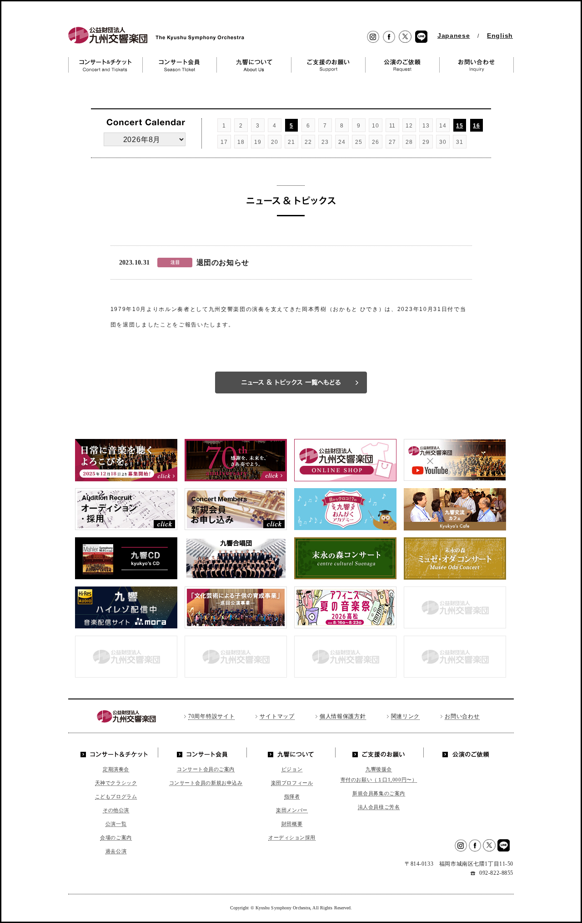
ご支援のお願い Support (328, 64)
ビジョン (291, 769)
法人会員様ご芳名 (379, 807)
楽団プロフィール (292, 782)
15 (459, 125)
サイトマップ (277, 716)
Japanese (453, 35)
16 (476, 125)
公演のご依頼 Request (402, 64)
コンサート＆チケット (116, 752)
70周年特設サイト (211, 716)
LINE (421, 37)
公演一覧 (115, 823)
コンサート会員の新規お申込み (206, 782)
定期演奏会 (116, 769)
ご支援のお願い (379, 752)
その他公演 (116, 810)
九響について (291, 752)
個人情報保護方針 (343, 716)
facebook (389, 37)
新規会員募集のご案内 (378, 793)
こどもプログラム (116, 796)
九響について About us (253, 64)
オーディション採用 (292, 837)
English (500, 35)
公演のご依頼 (465, 752)
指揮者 (292, 796)
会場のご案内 (115, 837)
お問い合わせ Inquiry (476, 64)
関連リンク (405, 716)
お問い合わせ (462, 716)
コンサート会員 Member (179, 64)
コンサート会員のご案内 (206, 769)
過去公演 (115, 851)
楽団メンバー (291, 810)
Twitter (405, 37)
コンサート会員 (203, 752)
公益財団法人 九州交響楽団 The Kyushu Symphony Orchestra (153, 43)
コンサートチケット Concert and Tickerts (105, 64)
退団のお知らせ (222, 262)
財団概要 (291, 823)
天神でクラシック (116, 782)
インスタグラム (373, 37)
